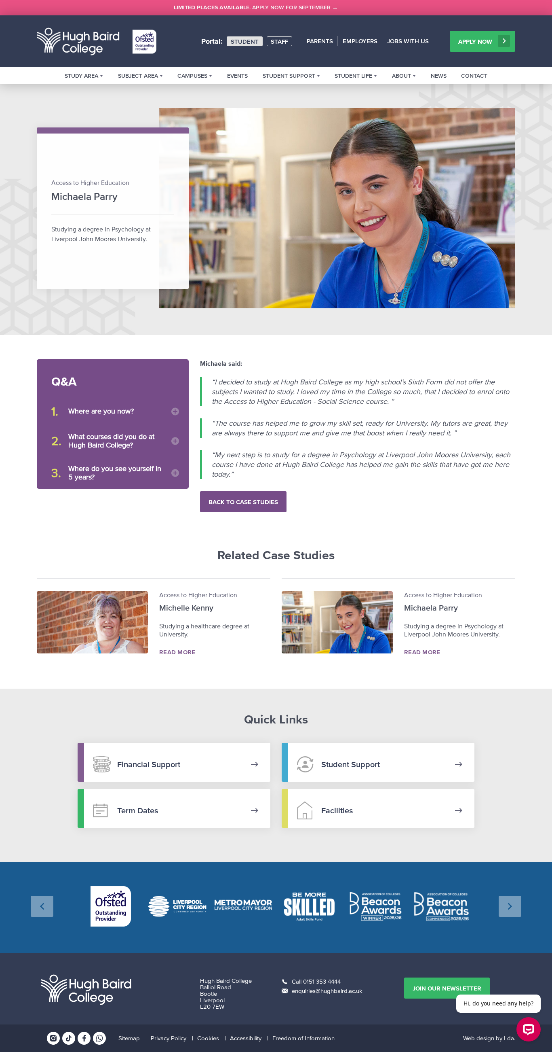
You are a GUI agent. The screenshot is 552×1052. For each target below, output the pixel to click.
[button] (42, 906)
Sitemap (129, 1038)
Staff (279, 41)
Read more (177, 652)
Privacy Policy (168, 1038)
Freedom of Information (303, 1038)
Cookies (208, 1038)
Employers (360, 41)
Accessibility (245, 1038)
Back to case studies (243, 501)
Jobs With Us (408, 41)
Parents (320, 41)
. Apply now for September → (256, 7)
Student (245, 41)
